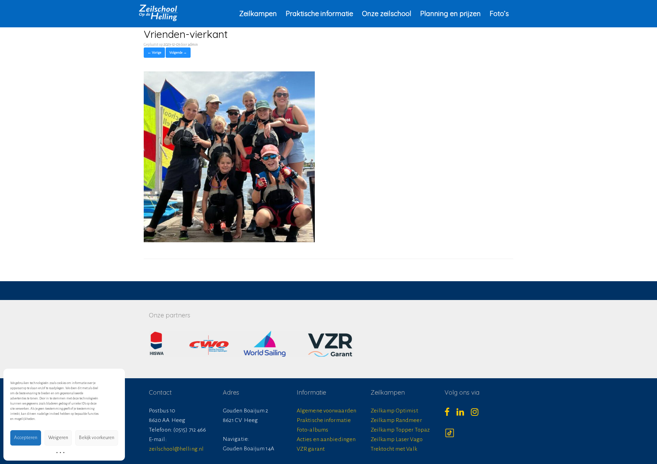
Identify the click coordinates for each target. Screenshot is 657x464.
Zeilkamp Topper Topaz (400, 430)
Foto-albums (312, 430)
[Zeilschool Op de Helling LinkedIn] (463, 414)
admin (193, 44)
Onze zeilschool (386, 13)
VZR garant (311, 449)
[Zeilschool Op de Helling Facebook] (450, 414)
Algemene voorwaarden (326, 411)
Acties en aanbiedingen (326, 439)
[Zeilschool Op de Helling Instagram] (478, 414)
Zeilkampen (258, 13)
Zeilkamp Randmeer (396, 420)
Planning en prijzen (450, 13)
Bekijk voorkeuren (96, 437)
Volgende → (178, 52)
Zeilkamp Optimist (394, 411)
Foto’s (499, 13)
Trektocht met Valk (394, 449)
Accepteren (25, 437)
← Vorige (154, 52)
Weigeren (58, 437)
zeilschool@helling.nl (176, 449)
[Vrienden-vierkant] (229, 240)
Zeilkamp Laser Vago (397, 439)
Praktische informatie (319, 13)
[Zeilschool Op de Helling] (158, 12)
